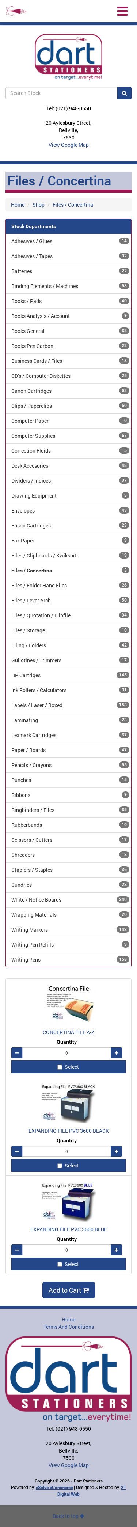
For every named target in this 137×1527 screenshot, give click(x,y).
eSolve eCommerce (54, 1487)
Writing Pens (69, 959)
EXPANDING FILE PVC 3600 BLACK (68, 1130)
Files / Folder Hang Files (69, 585)
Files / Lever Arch (69, 600)
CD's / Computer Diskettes (69, 375)
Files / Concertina (73, 204)
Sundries (69, 884)
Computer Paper (69, 420)
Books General (69, 330)
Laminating (69, 720)
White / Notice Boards (69, 899)
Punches (69, 779)
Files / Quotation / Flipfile (69, 615)
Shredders (69, 854)
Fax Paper (69, 540)
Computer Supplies (69, 435)
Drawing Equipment (69, 495)
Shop (39, 204)
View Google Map (69, 144)
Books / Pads (69, 301)
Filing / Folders (69, 645)
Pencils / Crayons (69, 764)
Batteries (69, 271)
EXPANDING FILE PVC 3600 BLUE (68, 1229)
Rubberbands (69, 824)
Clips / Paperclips (69, 405)
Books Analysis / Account (69, 315)
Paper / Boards (69, 750)
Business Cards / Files (69, 360)
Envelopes (69, 510)
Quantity (67, 1042)
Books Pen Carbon (69, 345)
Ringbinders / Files (69, 809)
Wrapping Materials (69, 914)
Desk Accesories (69, 465)
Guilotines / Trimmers (69, 660)
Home (17, 204)
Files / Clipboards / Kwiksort (69, 555)
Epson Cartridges (69, 525)
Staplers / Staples (69, 869)
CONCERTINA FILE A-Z (68, 1032)
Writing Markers (69, 929)
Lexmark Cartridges (69, 735)
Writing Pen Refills (69, 944)
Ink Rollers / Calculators (69, 690)
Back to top (66, 1515)
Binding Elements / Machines (69, 286)
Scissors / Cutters (69, 839)
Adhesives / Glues (69, 241)
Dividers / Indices (69, 480)
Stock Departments (33, 226)
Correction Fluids (69, 450)
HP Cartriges (69, 675)
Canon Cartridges (69, 390)
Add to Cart (66, 1290)
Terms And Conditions (68, 1326)
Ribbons (69, 794)
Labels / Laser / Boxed (69, 705)
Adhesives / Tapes (69, 256)
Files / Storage (69, 630)
